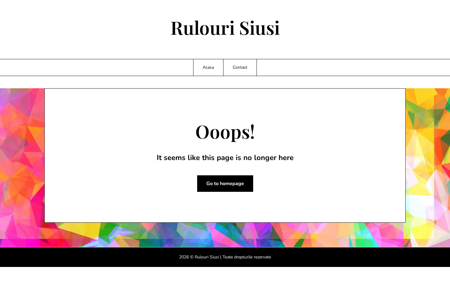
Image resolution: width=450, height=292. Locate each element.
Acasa (208, 67)
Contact (240, 67)
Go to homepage (225, 183)
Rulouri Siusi (225, 27)
